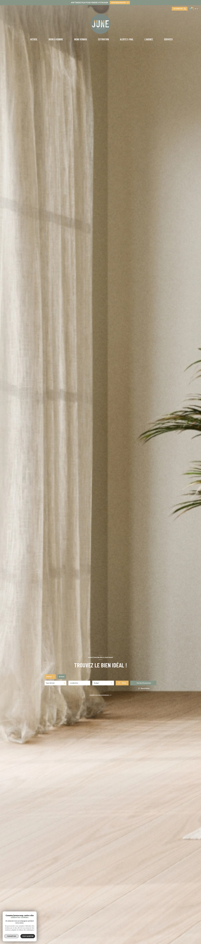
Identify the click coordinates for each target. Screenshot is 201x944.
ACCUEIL (33, 39)
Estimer (61, 676)
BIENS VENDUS (80, 39)
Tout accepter (27, 936)
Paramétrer (11, 936)
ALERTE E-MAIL (126, 39)
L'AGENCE (148, 39)
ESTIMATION (103, 39)
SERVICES (168, 39)
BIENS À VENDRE (56, 39)
